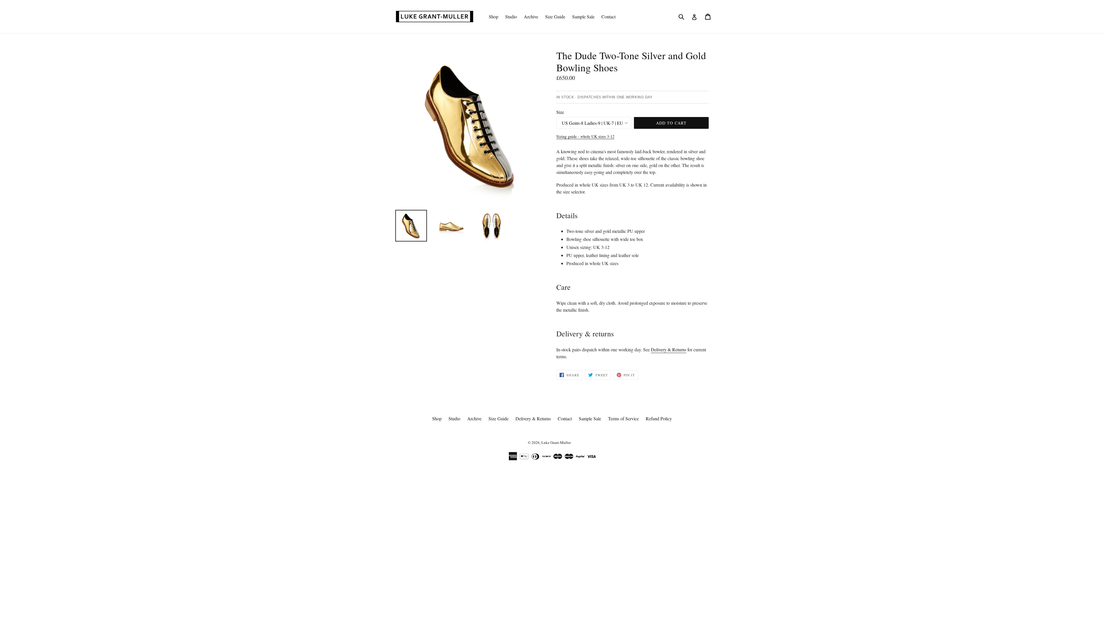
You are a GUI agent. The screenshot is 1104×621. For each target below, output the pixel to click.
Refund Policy (659, 418)
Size (560, 112)
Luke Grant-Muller (556, 442)
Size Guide (555, 17)
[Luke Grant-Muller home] (434, 16)
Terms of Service (623, 418)
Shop (493, 17)
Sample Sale (583, 17)
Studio (511, 17)
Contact (608, 17)
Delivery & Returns (668, 349)
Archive (531, 17)
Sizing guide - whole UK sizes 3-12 (585, 136)
